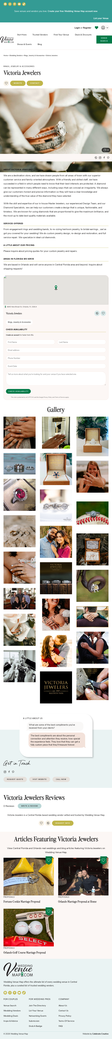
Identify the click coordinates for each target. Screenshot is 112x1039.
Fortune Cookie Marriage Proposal (22, 901)
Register (87, 27)
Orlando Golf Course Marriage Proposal (25, 952)
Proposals (9, 897)
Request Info (63, 823)
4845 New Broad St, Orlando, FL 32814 (22, 307)
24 (108, 150)
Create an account (12, 335)
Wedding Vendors (15, 55)
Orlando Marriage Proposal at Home (77, 901)
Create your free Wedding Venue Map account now (72, 11)
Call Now (61, 779)
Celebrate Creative (100, 1033)
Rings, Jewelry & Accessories (34, 55)
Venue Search (104, 39)
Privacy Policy (48, 397)
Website (18, 83)
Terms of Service (60, 397)
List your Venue (100, 18)
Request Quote (15, 779)
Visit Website (40, 779)
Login (77, 27)
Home (6, 55)
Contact (35, 83)
